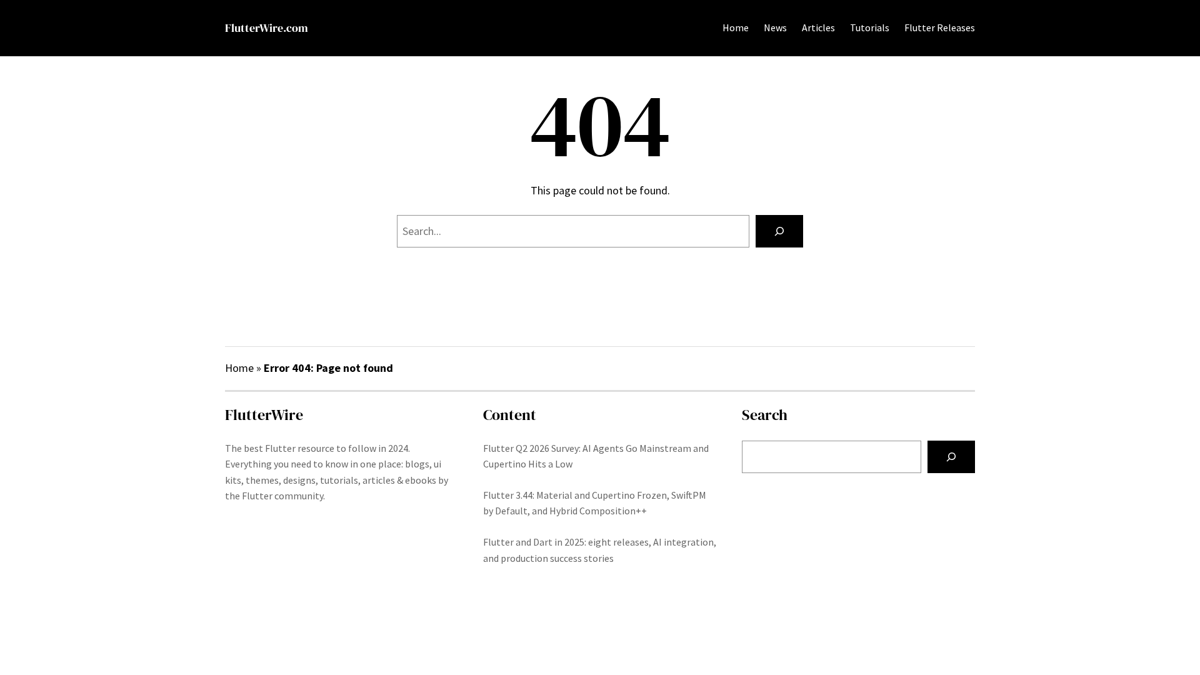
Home (735, 27)
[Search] (779, 231)
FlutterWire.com (266, 28)
